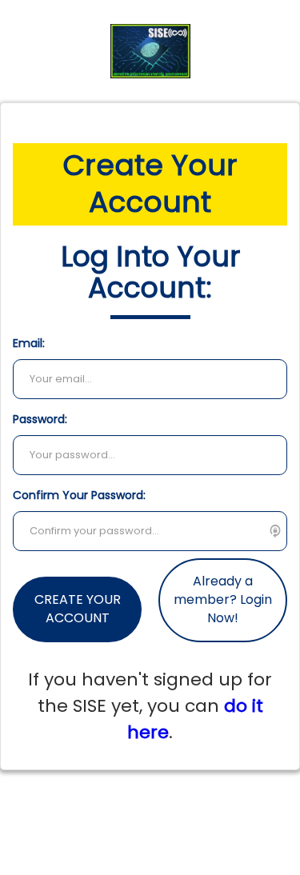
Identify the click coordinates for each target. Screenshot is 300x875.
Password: (40, 419)
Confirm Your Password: (79, 495)
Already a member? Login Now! (223, 599)
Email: (29, 343)
